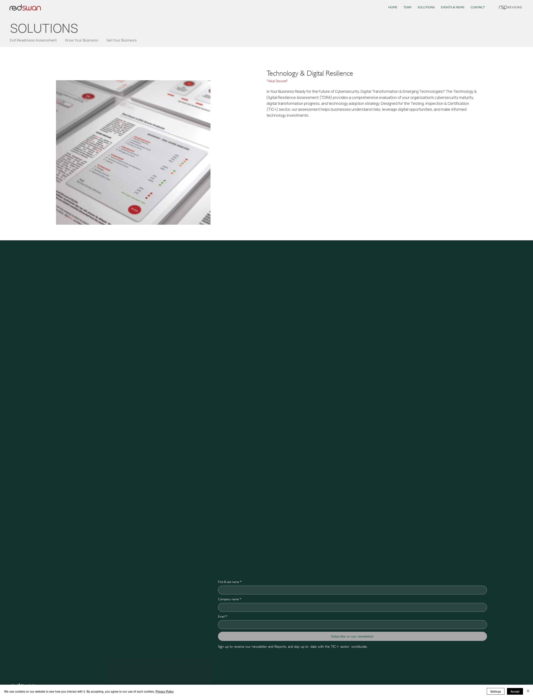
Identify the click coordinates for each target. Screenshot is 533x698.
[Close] (528, 691)
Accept (515, 691)
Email (222, 616)
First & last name (230, 582)
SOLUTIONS (44, 28)
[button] (510, 7)
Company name (229, 599)
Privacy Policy (165, 691)
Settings (495, 691)
